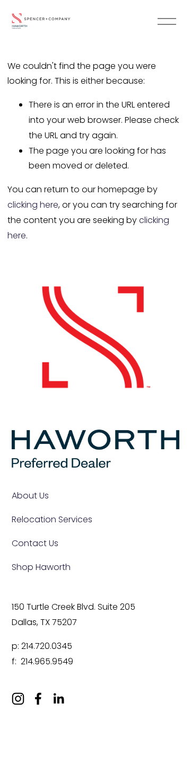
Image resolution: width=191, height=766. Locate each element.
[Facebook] (38, 698)
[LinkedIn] (58, 698)
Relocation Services (52, 519)
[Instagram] (18, 698)
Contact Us (35, 543)
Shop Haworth (41, 567)
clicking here (32, 205)
